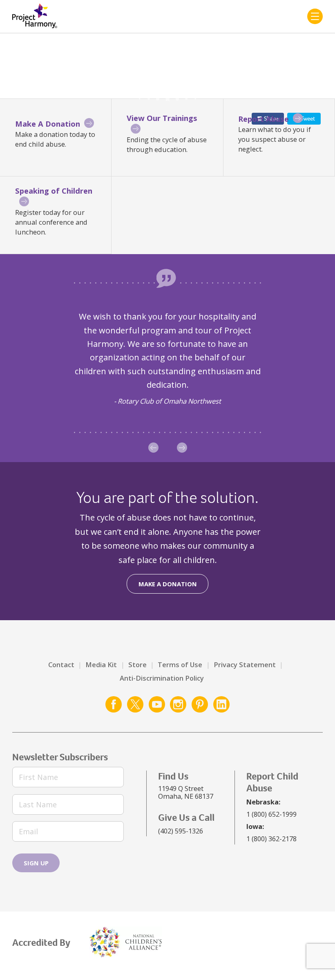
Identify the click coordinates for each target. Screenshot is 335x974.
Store (137, 664)
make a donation (167, 584)
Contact (61, 664)
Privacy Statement (245, 664)
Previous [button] (153, 447)
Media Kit (101, 664)
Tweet (308, 118)
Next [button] (182, 447)
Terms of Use (180, 664)
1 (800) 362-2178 (271, 838)
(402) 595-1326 (180, 830)
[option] (167, 358)
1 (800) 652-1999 (271, 814)
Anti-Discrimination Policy (162, 678)
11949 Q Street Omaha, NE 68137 (185, 792)
